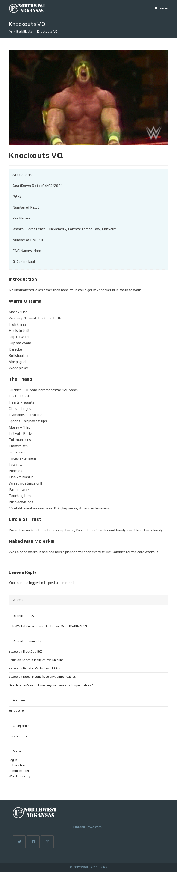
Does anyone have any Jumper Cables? (50, 676)
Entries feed (17, 765)
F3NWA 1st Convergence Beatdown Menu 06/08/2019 (48, 626)
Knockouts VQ (47, 31)
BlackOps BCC (33, 651)
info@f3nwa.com (88, 827)
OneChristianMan (21, 685)
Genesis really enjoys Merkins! (43, 660)
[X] (19, 841)
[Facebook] (33, 841)
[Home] (10, 31)
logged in (36, 583)
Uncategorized (19, 736)
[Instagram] (47, 841)
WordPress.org (19, 776)
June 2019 (16, 710)
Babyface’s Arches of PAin (41, 668)
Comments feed (20, 771)
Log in (13, 760)
